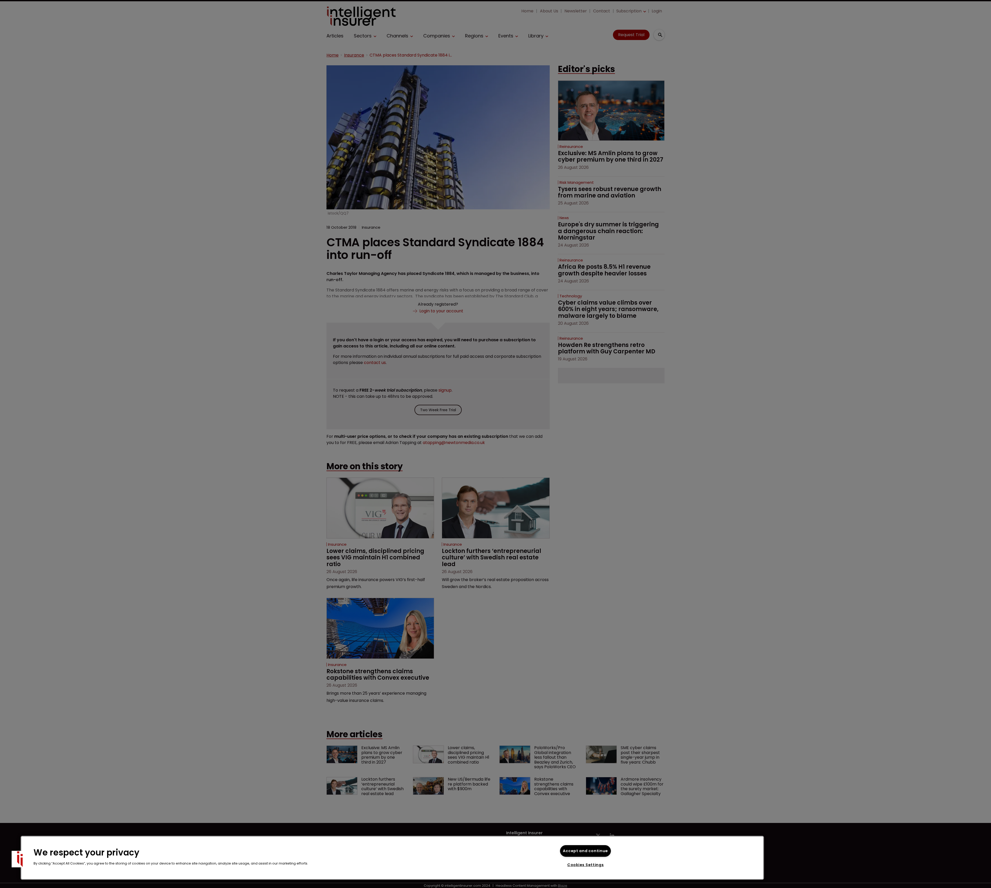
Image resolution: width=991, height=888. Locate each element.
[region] (392, 858)
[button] (20, 859)
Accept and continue (585, 850)
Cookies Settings (585, 864)
